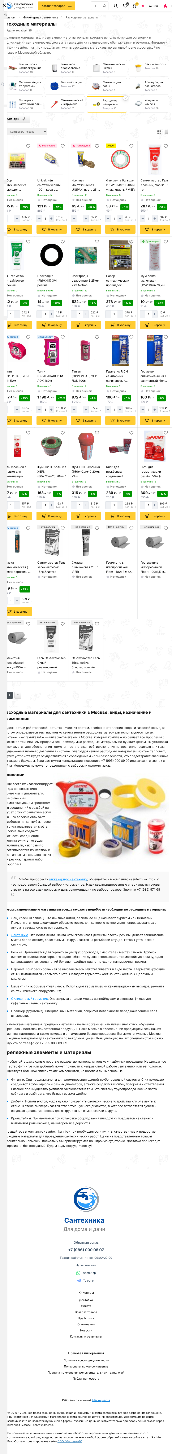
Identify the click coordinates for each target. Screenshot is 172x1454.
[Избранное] (125, 5)
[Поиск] (104, 6)
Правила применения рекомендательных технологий (86, 1372)
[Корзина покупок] (134, 5)
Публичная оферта (86, 1378)
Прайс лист (86, 1318)
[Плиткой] (159, 132)
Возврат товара (86, 1312)
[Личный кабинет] (115, 5)
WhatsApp (89, 1272)
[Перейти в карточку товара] (17, 159)
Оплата (86, 1306)
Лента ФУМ (19, 935)
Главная (10, 17)
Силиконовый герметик (29, 999)
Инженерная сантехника (40, 17)
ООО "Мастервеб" (69, 1441)
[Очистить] (125, 98)
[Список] (166, 132)
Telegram (89, 1280)
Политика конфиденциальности (86, 1360)
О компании (86, 1324)
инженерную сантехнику (68, 879)
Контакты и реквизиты (86, 1336)
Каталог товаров (53, 6)
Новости (86, 1330)
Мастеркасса (101, 1400)
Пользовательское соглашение (86, 1366)
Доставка (86, 1300)
